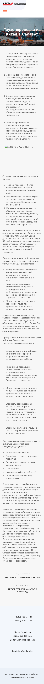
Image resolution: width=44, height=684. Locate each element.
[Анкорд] (14, 4)
